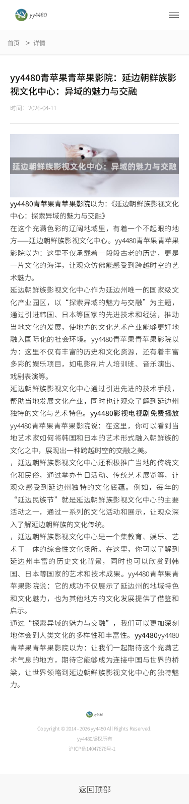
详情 (39, 42)
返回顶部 (95, 789)
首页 (14, 42)
